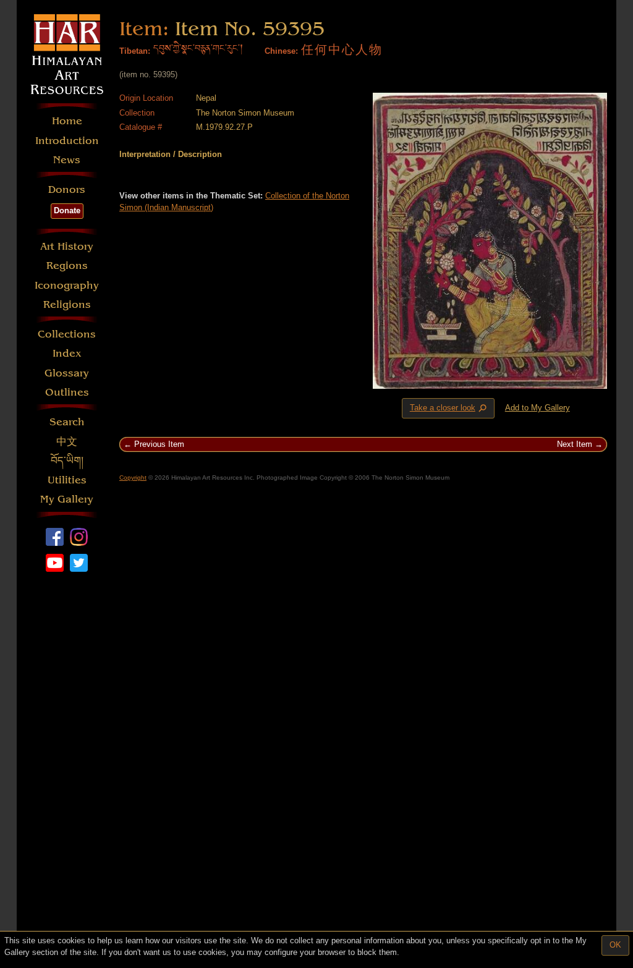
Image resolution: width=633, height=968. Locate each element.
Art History (66, 246)
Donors (66, 189)
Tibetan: (134, 51)
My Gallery (66, 499)
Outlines (67, 392)
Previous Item (159, 444)
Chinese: (281, 51)
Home (67, 121)
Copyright (133, 477)
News (66, 160)
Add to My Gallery (537, 407)
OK (615, 944)
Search (67, 422)
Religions (67, 304)
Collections (67, 334)
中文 (66, 442)
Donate (67, 210)
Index (67, 353)
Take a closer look (449, 408)
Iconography (67, 285)
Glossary (67, 373)
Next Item (574, 444)
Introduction (67, 140)
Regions (67, 265)
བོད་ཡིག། (67, 461)
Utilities (67, 480)
